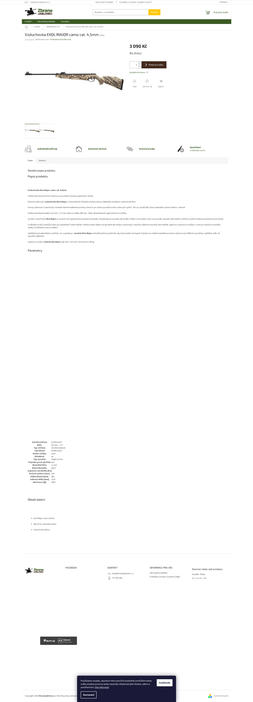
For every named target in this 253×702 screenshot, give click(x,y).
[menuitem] (28, 21)
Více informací (102, 687)
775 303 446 (117, 578)
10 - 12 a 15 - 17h (199, 578)
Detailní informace (137, 72)
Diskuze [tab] (42, 160)
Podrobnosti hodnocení (60, 39)
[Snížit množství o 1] (140, 66)
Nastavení (88, 695)
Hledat (154, 12)
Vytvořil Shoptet (221, 695)
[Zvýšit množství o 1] (140, 63)
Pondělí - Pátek (198, 574)
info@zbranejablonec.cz (122, 573)
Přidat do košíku (156, 64)
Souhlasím (164, 682)
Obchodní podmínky (104, 2)
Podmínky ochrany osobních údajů (135, 2)
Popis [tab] (30, 160)
